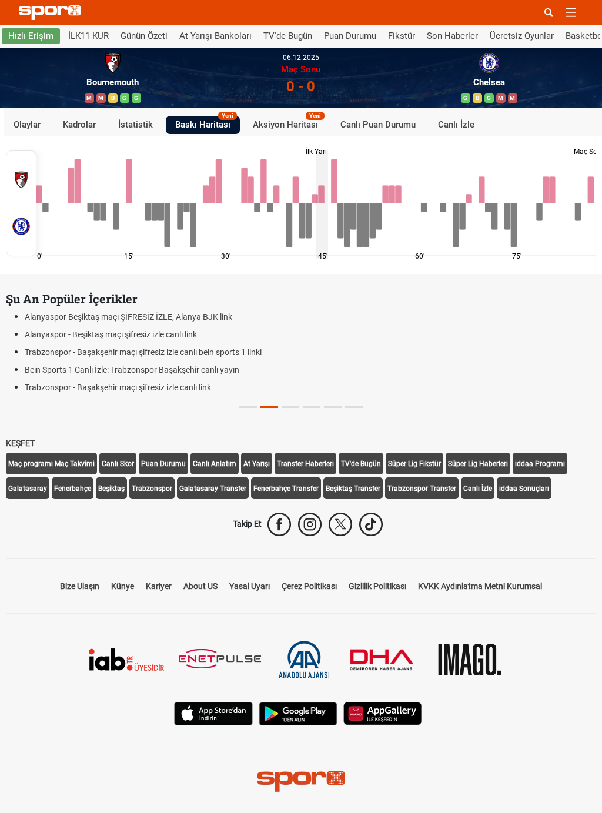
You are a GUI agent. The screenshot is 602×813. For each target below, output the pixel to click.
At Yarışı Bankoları (215, 36)
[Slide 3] (311, 407)
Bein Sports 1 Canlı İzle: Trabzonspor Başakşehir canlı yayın (132, 369)
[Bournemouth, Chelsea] (21, 203)
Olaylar (27, 124)
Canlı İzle (456, 124)
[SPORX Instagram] (310, 524)
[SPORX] (301, 781)
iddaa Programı (540, 464)
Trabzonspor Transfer (421, 488)
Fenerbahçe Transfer (286, 488)
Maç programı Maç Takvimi (51, 464)
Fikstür (401, 36)
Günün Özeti (144, 36)
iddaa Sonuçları (524, 488)
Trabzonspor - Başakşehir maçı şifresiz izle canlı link (118, 387)
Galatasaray (27, 488)
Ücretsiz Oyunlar (522, 36)
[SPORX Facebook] (279, 524)
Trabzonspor (152, 488)
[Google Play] (298, 712)
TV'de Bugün (287, 36)
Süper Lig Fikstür (414, 464)
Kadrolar (79, 124)
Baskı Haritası (204, 123)
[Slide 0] (248, 407)
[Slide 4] (333, 407)
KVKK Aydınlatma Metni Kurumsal (480, 586)
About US (200, 586)
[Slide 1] (269, 407)
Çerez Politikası (309, 586)
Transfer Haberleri (305, 464)
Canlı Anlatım (214, 464)
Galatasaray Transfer (212, 488)
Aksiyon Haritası (287, 123)
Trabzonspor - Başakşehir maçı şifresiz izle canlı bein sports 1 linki (143, 352)
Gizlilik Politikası (377, 586)
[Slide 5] (354, 407)
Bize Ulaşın (79, 586)
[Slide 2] (290, 407)
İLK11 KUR (88, 36)
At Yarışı (256, 464)
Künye (122, 586)
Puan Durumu (350, 36)
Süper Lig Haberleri (478, 464)
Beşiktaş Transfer (353, 488)
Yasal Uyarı (249, 586)
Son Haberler (452, 36)
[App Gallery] (382, 712)
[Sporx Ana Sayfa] (52, 12)
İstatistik (135, 124)
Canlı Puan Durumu (378, 124)
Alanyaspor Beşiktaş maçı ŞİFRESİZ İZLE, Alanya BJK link (128, 317)
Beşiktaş (111, 488)
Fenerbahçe (72, 488)
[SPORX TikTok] (371, 524)
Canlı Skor (118, 464)
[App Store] (213, 712)
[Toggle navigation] (570, 12)
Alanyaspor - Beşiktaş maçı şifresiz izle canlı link (111, 334)
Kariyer (159, 586)
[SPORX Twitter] (340, 524)
